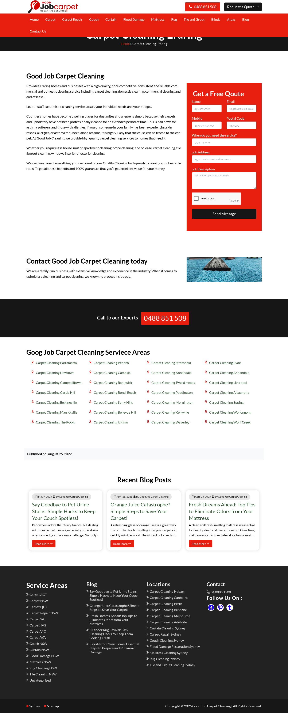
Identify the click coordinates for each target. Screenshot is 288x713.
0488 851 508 (205, 6)
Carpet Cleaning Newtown (55, 373)
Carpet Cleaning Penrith (111, 363)
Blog (245, 19)
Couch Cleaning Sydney (167, 640)
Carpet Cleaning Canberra (169, 597)
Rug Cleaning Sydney (165, 659)
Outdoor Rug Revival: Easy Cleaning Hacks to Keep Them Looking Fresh (111, 634)
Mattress (157, 19)
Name (196, 101)
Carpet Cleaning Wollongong (230, 412)
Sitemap (53, 706)
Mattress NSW (40, 662)
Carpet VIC (38, 631)
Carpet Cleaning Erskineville (56, 402)
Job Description (203, 169)
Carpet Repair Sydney (165, 634)
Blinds (215, 19)
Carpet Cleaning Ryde (225, 363)
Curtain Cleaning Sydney (168, 628)
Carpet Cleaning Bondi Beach (115, 392)
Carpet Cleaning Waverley (170, 422)
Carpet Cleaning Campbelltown (59, 382)
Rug (174, 19)
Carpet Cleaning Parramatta (56, 363)
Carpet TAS (38, 625)
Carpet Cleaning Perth (166, 604)
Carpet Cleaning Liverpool (228, 382)
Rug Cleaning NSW (43, 668)
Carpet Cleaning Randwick (113, 382)
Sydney (34, 706)
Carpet (50, 19)
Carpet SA (37, 619)
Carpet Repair (72, 19)
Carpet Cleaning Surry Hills (113, 402)
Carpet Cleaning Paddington (172, 392)
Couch (94, 19)
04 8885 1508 (221, 592)
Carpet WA (38, 637)
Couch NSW (38, 643)
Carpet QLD (38, 607)
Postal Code (235, 118)
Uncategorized (40, 680)
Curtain (111, 19)
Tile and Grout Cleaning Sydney (172, 665)
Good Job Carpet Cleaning (211, 706)
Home (34, 19)
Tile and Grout (194, 19)
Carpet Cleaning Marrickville (56, 412)
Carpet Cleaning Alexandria (229, 392)
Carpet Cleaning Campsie (112, 373)
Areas (231, 19)
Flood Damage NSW (44, 656)
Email (231, 101)
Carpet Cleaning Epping (226, 402)
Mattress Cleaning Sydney (169, 653)
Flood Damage (133, 19)
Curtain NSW (39, 650)
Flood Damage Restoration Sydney (175, 646)
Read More (42, 543)
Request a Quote (241, 6)
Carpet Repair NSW (44, 613)
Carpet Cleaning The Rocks (55, 422)
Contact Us (38, 31)
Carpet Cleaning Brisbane (168, 610)
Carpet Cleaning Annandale (171, 373)
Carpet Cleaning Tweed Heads (173, 382)
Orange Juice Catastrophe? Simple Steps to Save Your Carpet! (140, 511)
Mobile (197, 118)
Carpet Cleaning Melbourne (170, 616)
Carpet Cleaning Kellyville (170, 412)
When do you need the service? (214, 135)
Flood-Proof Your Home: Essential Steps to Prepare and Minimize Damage (114, 648)
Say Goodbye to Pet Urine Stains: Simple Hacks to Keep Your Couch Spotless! (64, 511)
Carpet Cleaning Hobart (167, 591)
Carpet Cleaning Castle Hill (55, 392)
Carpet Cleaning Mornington (172, 402)
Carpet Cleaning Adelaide (168, 622)
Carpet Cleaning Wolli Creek (229, 422)
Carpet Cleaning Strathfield (171, 363)
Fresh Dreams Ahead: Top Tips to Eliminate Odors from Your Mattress (222, 511)
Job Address (201, 152)
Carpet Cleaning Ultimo (111, 422)
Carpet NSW (39, 601)
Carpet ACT (38, 595)
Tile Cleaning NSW (43, 674)
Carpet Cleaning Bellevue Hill (115, 412)
